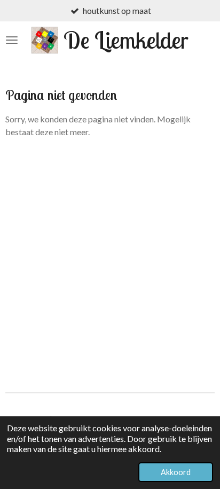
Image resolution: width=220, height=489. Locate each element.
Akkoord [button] (176, 472)
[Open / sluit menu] (11, 40)
